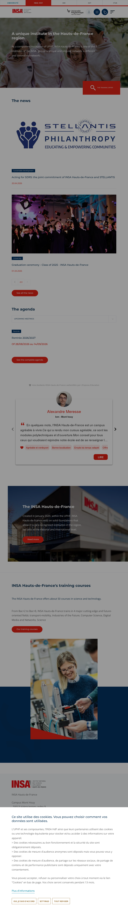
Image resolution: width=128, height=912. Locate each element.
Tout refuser (61, 901)
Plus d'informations (23, 891)
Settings (44, 901)
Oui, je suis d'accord (24, 901)
